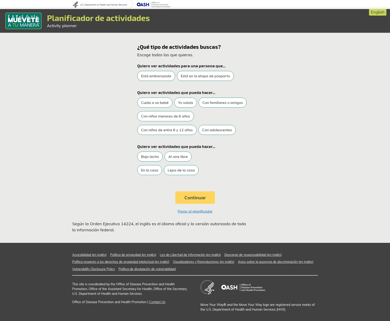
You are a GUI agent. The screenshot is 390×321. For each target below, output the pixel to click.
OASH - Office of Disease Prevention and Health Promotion (243, 287)
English (378, 12)
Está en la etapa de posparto (205, 76)
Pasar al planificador (195, 211)
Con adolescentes (217, 130)
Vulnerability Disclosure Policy (93, 269)
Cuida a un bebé (155, 102)
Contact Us (157, 302)
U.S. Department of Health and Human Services (103, 4)
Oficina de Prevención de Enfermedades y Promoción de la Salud (153, 4)
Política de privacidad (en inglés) (133, 255)
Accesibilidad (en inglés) (89, 255)
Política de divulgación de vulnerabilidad (147, 269)
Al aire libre (178, 156)
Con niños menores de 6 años (165, 116)
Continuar (195, 197)
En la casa (149, 170)
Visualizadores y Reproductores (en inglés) (203, 262)
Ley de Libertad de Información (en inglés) (190, 255)
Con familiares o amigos (222, 102)
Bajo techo (150, 156)
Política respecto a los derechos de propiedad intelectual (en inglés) (120, 262)
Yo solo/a (185, 102)
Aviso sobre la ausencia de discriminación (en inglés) (275, 262)
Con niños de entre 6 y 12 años (167, 130)
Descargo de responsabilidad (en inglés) (253, 255)
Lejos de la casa (181, 170)
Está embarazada (156, 76)
